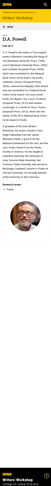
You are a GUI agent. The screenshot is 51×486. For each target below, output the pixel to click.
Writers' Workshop (18, 18)
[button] (45, 4)
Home (5, 35)
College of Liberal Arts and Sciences (19, 12)
